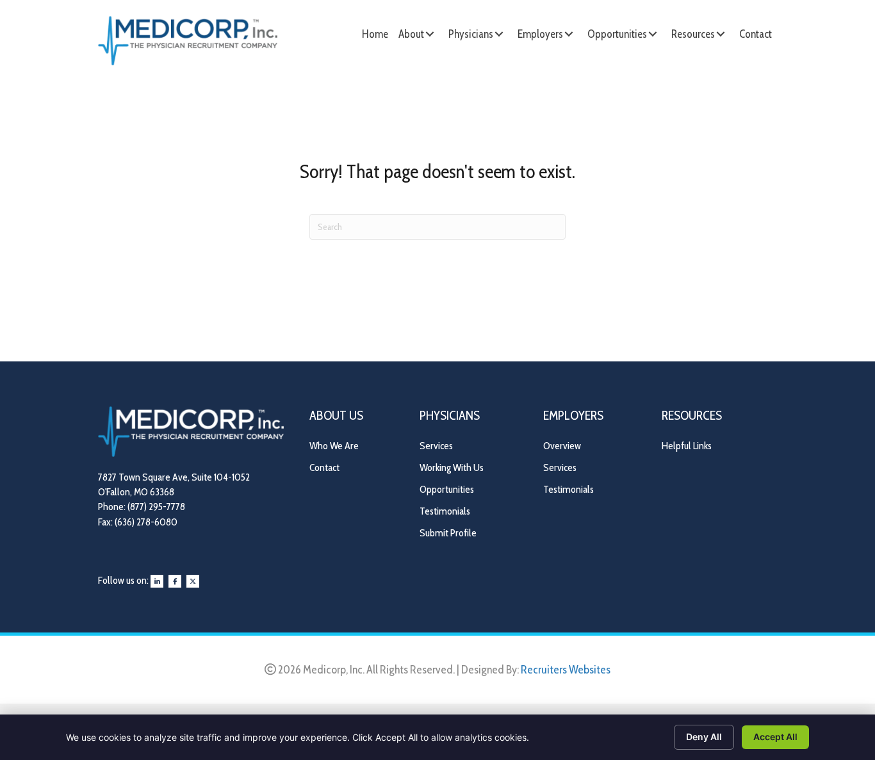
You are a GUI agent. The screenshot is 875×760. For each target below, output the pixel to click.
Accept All (775, 736)
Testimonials (445, 511)
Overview (562, 446)
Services (436, 446)
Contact (324, 467)
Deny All (704, 736)
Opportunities (447, 489)
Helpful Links (687, 446)
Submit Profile (448, 533)
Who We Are (334, 446)
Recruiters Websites (565, 670)
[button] (430, 34)
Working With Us (452, 467)
